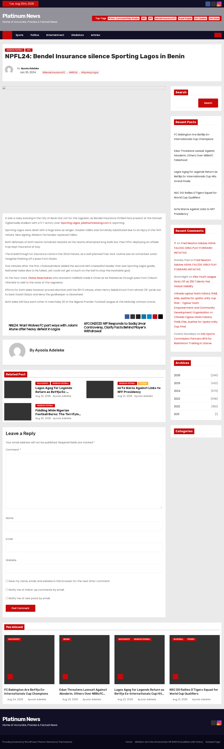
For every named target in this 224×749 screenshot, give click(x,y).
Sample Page (213, 741)
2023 (177, 399)
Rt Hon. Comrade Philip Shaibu (123, 18)
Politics (35, 35)
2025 (177, 383)
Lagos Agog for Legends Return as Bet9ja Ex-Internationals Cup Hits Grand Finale (195, 176)
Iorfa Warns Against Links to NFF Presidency (139, 390)
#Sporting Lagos (89, 72)
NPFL (144, 18)
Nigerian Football (15, 50)
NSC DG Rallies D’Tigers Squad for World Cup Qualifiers (194, 691)
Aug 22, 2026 (43, 396)
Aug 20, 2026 (43, 418)
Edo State (214, 18)
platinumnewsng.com (95, 223)
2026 (177, 375)
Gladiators (77, 35)
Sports (19, 35)
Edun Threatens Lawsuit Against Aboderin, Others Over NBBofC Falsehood (194, 155)
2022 (177, 406)
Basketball (178, 639)
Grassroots (42, 383)
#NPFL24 (73, 72)
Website (11, 560)
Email (9, 539)
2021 (176, 414)
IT (175, 243)
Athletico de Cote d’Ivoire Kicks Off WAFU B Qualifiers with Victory (169, 741)
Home (129, 741)
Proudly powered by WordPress (19, 741)
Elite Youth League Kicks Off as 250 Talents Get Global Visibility (195, 281)
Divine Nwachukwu (40, 278)
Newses (50, 741)
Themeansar (65, 741)
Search (181, 92)
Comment (13, 450)
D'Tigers (190, 639)
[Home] (7, 35)
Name (9, 518)
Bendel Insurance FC (165, 18)
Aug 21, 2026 (125, 396)
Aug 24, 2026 (15, 699)
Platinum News (21, 16)
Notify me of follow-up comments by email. (36, 590)
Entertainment (55, 35)
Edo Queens (200, 18)
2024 (177, 391)
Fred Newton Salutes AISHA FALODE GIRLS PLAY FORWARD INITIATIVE (195, 248)
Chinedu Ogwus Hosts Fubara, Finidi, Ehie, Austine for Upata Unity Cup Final (196, 321)
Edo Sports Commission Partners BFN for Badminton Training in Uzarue (194, 338)
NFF (150, 18)
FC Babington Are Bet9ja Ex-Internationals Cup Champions (26, 691)
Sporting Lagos (70, 223)
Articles (95, 35)
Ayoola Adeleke (30, 68)
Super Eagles (185, 18)
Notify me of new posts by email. (29, 598)
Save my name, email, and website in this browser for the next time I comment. (59, 581)
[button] (212, 35)
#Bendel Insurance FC (54, 72)
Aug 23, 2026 (70, 699)
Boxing (66, 639)
